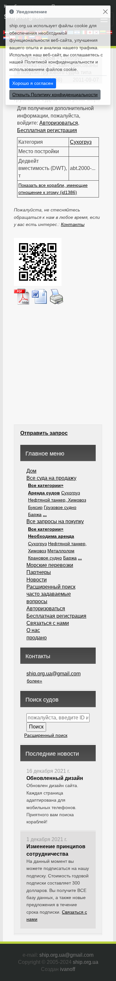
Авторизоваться (58, 123)
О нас (33, 630)
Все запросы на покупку (55, 521)
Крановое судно (45, 557)
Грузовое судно (60, 507)
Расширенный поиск (50, 587)
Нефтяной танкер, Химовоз (57, 499)
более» (34, 680)
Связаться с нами (47, 623)
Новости (36, 579)
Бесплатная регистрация (47, 130)
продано (36, 637)
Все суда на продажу (51, 478)
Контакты (72, 224)
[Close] (105, 11)
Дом (31, 471)
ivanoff (67, 969)
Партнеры (38, 572)
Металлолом (60, 550)
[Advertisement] (58, 364)
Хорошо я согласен (32, 83)
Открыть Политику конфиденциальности (55, 94)
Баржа (35, 514)
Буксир (35, 507)
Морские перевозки (49, 565)
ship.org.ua (85, 962)
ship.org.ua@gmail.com (53, 673)
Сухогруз (81, 142)
